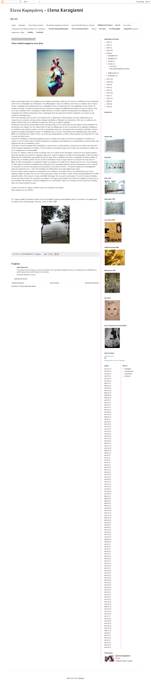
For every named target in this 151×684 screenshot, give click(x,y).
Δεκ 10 (106, 405)
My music (102, 29)
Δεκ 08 (106, 527)
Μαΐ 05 (106, 503)
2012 (108, 93)
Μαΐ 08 (106, 498)
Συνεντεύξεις (127, 25)
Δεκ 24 (106, 556)
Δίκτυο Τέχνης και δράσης (35, 25)
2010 (108, 98)
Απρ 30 (106, 508)
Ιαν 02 (106, 462)
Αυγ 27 (106, 482)
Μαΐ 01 (106, 506)
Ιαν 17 (106, 616)
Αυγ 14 (106, 537)
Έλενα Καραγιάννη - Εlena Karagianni (46, 10)
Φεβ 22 (106, 520)
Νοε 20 (106, 578)
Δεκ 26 (106, 522)
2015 (108, 84)
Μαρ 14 (106, 518)
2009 (108, 101)
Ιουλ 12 (106, 534)
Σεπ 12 (106, 477)
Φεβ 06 (106, 539)
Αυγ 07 (106, 429)
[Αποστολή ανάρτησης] (45, 254)
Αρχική (14, 25)
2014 (108, 87)
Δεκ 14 (106, 402)
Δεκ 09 (106, 525)
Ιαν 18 (106, 640)
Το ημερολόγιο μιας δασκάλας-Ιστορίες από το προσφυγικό (28, 29)
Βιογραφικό (22, 25)
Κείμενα (94, 29)
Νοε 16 (106, 582)
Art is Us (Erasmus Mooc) (80, 29)
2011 (108, 96)
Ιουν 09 (106, 441)
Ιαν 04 (106, 549)
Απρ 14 (106, 390)
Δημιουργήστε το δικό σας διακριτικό (114, 360)
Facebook (39, 32)
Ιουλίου (110, 61)
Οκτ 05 (106, 597)
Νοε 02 (106, 472)
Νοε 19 (106, 580)
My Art (118, 25)
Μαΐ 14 (106, 386)
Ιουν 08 (106, 494)
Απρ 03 (106, 604)
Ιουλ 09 (106, 371)
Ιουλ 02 (106, 491)
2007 (108, 107)
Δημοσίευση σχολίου (20, 279)
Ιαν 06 (106, 546)
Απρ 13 (106, 448)
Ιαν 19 (106, 544)
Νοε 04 (106, 647)
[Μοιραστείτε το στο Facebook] (56, 254)
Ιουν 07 (106, 614)
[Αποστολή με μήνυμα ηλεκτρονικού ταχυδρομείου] (49, 254)
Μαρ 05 (106, 450)
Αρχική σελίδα (54, 283)
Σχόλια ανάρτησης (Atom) (28, 286)
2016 (108, 82)
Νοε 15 (106, 585)
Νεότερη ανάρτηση (18, 283)
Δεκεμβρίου (112, 56)
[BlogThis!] (51, 254)
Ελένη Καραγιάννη (124, 656)
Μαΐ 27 (106, 383)
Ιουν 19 (106, 626)
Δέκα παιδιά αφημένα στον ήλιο (119, 69)
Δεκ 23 (106, 558)
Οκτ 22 (106, 590)
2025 (108, 42)
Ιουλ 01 (106, 438)
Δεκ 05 (106, 642)
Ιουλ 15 (106, 381)
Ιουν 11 (106, 611)
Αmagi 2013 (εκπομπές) (130, 29)
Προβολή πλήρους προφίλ (124, 661)
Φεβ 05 (106, 542)
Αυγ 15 (106, 486)
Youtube (30, 32)
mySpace (128, 376)
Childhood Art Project (105, 25)
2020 (108, 48)
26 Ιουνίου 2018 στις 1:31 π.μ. (26, 275)
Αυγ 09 (106, 532)
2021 (108, 45)
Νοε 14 (106, 424)
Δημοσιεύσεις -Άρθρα (18, 32)
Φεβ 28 (106, 395)
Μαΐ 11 (106, 496)
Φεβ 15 (106, 417)
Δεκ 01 (106, 407)
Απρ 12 (106, 513)
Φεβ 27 (106, 630)
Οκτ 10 (106, 594)
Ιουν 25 (112, 66)
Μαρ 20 (106, 606)
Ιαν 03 (106, 460)
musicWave (128, 374)
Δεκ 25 (106, 467)
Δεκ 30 (106, 551)
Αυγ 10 (106, 530)
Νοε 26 (106, 410)
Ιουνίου (110, 64)
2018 (108, 53)
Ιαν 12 (106, 458)
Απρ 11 (106, 515)
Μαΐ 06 (106, 501)
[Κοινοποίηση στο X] (53, 254)
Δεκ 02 (106, 635)
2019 (108, 50)
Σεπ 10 (106, 599)
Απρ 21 (106, 446)
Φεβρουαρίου (112, 73)
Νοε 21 (106, 575)
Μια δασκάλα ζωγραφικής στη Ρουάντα (57, 25)
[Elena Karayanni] (105, 358)
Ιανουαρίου (112, 76)
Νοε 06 (106, 645)
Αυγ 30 (106, 479)
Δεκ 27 (106, 554)
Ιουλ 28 (106, 621)
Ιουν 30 (106, 609)
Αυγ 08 (106, 489)
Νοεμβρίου (111, 58)
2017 (108, 79)
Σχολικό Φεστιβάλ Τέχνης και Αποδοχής (83, 25)
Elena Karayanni (109, 356)
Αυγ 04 (106, 431)
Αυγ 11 (106, 426)
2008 (108, 104)
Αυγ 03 (106, 434)
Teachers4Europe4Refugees (58, 29)
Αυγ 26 (106, 378)
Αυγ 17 (106, 484)
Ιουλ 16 (106, 436)
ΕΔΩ (55, 202)
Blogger (81, 678)
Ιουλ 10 (106, 602)
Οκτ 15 (106, 474)
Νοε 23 (106, 573)
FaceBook (128, 369)
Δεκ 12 (106, 566)
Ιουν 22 (106, 374)
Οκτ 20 (106, 592)
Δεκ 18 (106, 422)
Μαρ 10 (106, 393)
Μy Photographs (114, 29)
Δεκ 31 (106, 400)
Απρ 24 (106, 510)
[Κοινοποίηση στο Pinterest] (58, 254)
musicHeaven (129, 371)
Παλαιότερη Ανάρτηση (92, 283)
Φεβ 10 (106, 398)
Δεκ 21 (106, 470)
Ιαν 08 (106, 633)
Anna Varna (21, 267)
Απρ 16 (106, 388)
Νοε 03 (106, 587)
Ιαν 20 (106, 419)
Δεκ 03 (106, 376)
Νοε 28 (106, 570)
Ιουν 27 (106, 369)
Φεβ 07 (106, 453)
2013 (108, 90)
